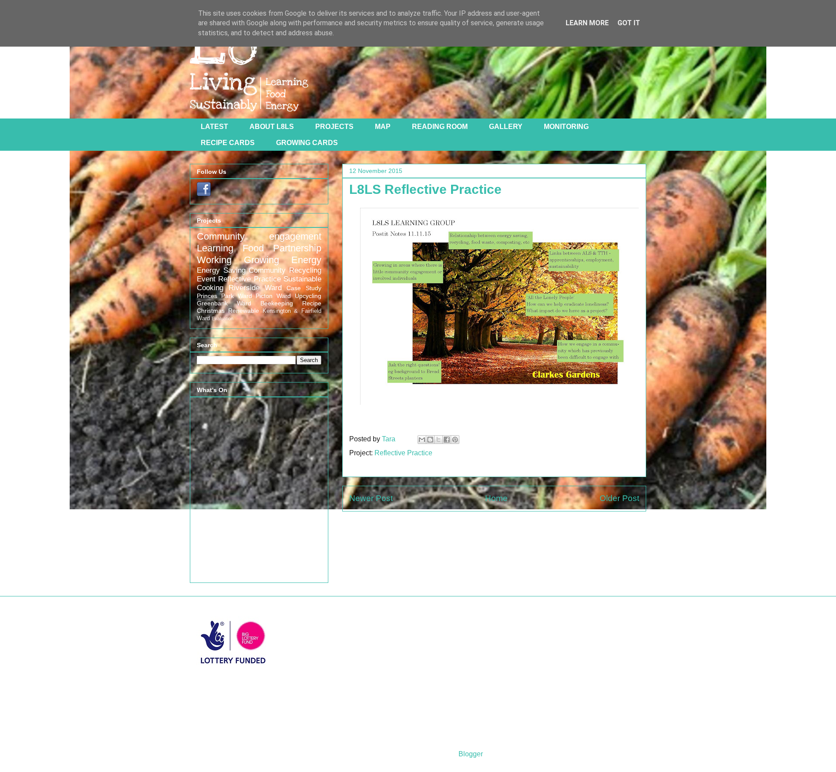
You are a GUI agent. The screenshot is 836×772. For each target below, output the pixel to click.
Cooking (210, 288)
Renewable (243, 310)
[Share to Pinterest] (455, 439)
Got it (628, 23)
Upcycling (308, 295)
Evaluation (222, 318)
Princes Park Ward (224, 295)
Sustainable (302, 279)
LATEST (214, 126)
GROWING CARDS (307, 142)
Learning (215, 248)
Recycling (305, 270)
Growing (261, 259)
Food (253, 248)
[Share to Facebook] (446, 439)
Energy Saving (221, 270)
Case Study (304, 287)
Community (267, 270)
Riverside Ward (255, 288)
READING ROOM (440, 126)
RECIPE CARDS (228, 142)
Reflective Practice (403, 453)
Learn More (587, 23)
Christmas (211, 310)
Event (206, 279)
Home (496, 498)
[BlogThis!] (430, 439)
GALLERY (505, 126)
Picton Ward (273, 295)
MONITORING (566, 126)
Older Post (619, 498)
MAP (383, 126)
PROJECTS (334, 126)
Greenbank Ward (224, 303)
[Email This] (422, 439)
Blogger (470, 754)
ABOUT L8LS (271, 126)
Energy (306, 259)
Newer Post (371, 498)
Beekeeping (276, 303)
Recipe (311, 303)
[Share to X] (438, 439)
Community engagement (259, 236)
